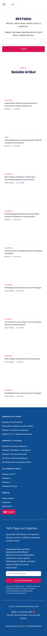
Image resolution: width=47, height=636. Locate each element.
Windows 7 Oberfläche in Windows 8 (16, 450)
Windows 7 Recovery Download (14, 454)
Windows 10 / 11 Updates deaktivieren (17, 434)
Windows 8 (6, 478)
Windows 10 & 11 (9, 474)
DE (13, 4)
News (7, 137)
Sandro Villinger (9, 182)
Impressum (6, 502)
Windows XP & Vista (9, 486)
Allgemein (8, 100)
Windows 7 (6, 482)
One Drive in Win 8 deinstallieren (15, 458)
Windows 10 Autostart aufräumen (15, 430)
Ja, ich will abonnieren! (23, 580)
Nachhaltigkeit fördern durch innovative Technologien (23, 288)
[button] (9, 511)
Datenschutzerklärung (18, 593)
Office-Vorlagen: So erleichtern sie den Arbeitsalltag (22, 359)
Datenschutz (7, 506)
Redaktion (8, 109)
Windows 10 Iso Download (12, 422)
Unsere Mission (8, 498)
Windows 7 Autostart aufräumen (15, 446)
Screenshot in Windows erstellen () (17, 426)
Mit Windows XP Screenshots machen (16, 462)
